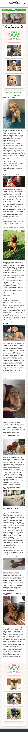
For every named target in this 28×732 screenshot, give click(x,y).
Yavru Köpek (18, 92)
